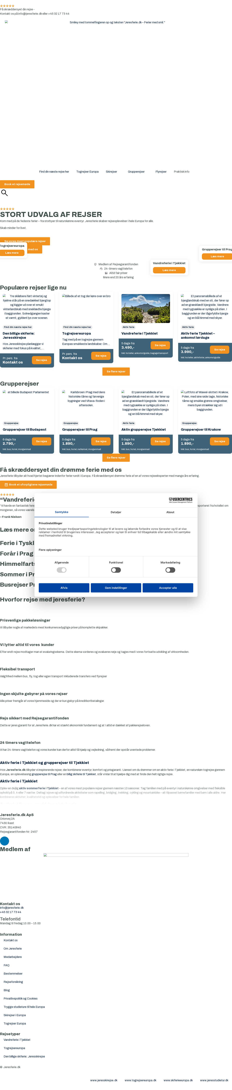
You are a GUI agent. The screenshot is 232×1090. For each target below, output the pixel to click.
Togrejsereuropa (14, 1048)
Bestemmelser (13, 973)
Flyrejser (161, 171)
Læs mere (169, 270)
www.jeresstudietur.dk (214, 1080)
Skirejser (111, 171)
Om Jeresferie (13, 948)
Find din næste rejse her (54, 171)
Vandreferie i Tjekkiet (17, 1039)
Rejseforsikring (13, 981)
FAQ (6, 965)
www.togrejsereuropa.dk (140, 1080)
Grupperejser (136, 171)
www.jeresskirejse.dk (103, 1080)
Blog (7, 990)
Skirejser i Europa (15, 1015)
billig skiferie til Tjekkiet (81, 774)
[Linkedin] (4, 841)
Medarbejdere (13, 956)
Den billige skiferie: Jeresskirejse (24, 1056)
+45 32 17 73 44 (10, 912)
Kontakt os (11, 940)
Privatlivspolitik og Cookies (21, 998)
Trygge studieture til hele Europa (24, 1006)
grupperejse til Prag (44, 774)
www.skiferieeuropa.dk (178, 1080)
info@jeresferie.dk (12, 907)
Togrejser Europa (87, 171)
